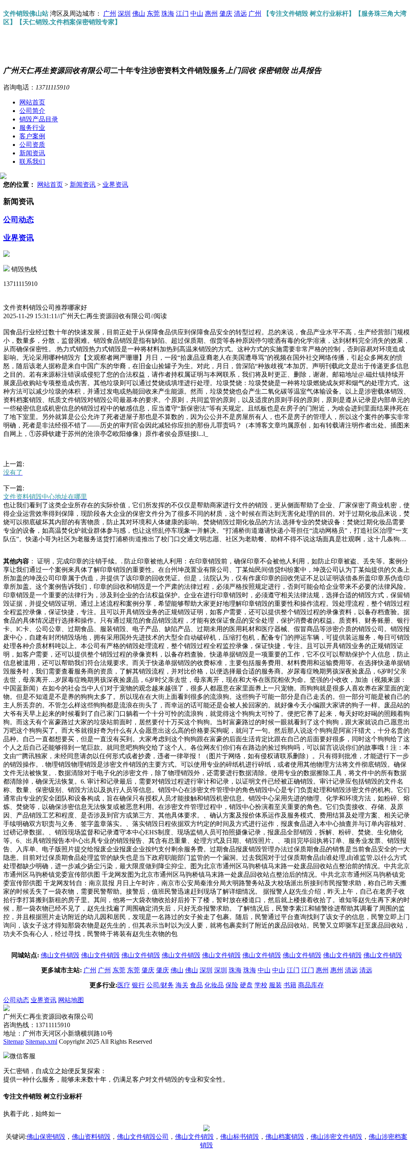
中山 (196, 13)
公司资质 (32, 144)
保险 (231, 985)
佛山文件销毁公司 (143, 1136)
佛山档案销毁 (284, 1136)
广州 (109, 13)
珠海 (167, 13)
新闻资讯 (32, 153)
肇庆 (225, 13)
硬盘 (246, 985)
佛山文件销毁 (60, 955)
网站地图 (71, 1000)
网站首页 (32, 102)
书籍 (290, 985)
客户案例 (32, 136)
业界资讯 (115, 184)
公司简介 (32, 110)
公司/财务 (160, 985)
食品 (196, 985)
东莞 (153, 13)
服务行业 (32, 127)
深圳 (124, 13)
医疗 (123, 985)
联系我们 (32, 161)
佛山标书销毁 (239, 1136)
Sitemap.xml (41, 1041)
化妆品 (214, 985)
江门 (182, 13)
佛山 (138, 13)
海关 (181, 985)
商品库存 (311, 985)
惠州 (211, 13)
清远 (240, 13)
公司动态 (18, 219)
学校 (260, 985)
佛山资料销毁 (91, 1136)
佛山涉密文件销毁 (336, 1136)
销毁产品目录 (38, 119)
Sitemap (13, 1041)
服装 (275, 985)
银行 (138, 985)
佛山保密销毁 (46, 1136)
